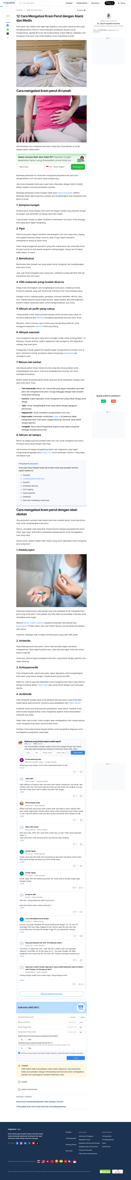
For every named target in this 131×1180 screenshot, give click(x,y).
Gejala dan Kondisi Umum (34, 10)
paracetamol (21, 626)
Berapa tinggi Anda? (24, 1027)
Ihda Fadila (103, 30)
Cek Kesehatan (71, 1138)
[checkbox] (19, 1053)
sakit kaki (29, 779)
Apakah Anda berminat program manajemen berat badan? (38, 1036)
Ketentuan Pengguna (86, 1136)
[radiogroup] (76, 1017)
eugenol (57, 416)
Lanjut (22, 768)
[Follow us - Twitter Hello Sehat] (29, 1143)
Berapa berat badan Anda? (27, 1032)
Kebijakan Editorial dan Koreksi (89, 1143)
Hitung (76, 1058)
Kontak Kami (106, 1146)
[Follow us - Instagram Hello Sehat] (21, 1143)
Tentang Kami (106, 1136)
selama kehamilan (65, 193)
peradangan (68, 353)
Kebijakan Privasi (84, 1139)
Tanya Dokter (78, 752)
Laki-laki (72, 1017)
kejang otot (46, 452)
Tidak (29, 1039)
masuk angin (42, 685)
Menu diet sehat (32, 827)
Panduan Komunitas (85, 1150)
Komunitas (69, 1151)
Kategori (69, 1132)
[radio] (68, 1017)
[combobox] (81, 1027)
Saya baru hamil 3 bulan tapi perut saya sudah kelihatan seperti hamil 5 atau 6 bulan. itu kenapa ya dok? (54, 968)
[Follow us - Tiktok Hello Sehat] (37, 1143)
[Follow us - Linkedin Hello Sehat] (25, 1143)
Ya (22, 1039)
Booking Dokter (71, 1144)
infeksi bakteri (75, 703)
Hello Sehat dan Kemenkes (88, 1153)
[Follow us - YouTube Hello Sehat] (33, 1143)
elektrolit (39, 326)
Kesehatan (19, 10)
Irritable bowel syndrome (33, 479)
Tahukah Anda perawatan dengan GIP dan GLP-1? (35, 1043)
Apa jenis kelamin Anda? (26, 1017)
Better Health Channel (33, 623)
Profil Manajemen (108, 1139)
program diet (30, 894)
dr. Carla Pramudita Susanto (108, 24)
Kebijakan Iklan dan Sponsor (88, 1146)
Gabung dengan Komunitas (51, 994)
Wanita (83, 1017)
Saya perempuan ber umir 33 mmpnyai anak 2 (43, 943)
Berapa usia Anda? (24, 1022)
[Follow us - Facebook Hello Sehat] (17, 1143)
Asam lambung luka (33, 759)
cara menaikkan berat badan (37, 919)
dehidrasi (40, 318)
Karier (104, 1143)
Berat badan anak (32, 803)
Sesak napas (30, 851)
